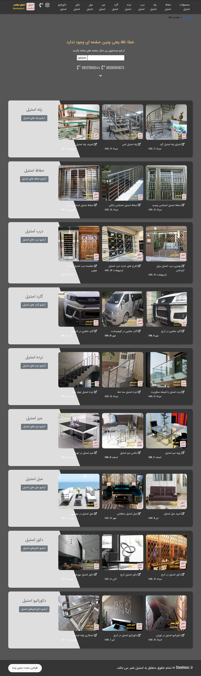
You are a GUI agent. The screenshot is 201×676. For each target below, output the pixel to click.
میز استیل (102, 7)
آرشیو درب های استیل (34, 240)
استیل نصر (187, 17)
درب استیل (141, 7)
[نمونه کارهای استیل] (47, 6)
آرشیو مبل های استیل (34, 487)
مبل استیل (90, 7)
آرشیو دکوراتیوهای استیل (34, 609)
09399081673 (114, 68)
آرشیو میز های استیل (34, 426)
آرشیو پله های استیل (34, 118)
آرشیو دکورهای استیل (34, 548)
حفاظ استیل (168, 7)
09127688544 (90, 68)
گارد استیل (115, 7)
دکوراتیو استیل (62, 7)
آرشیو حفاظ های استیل (34, 179)
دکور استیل (77, 7)
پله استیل (153, 7)
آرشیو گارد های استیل (34, 305)
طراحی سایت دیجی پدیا (25, 668)
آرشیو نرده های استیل (34, 366)
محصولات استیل (185, 7)
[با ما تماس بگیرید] (41, 6)
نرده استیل (128, 7)
